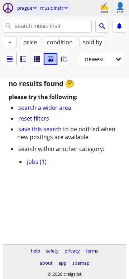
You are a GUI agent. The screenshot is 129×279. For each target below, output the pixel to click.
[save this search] (119, 26)
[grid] (37, 59)
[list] (9, 59)
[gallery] (50, 59)
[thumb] (23, 59)
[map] (64, 59)
